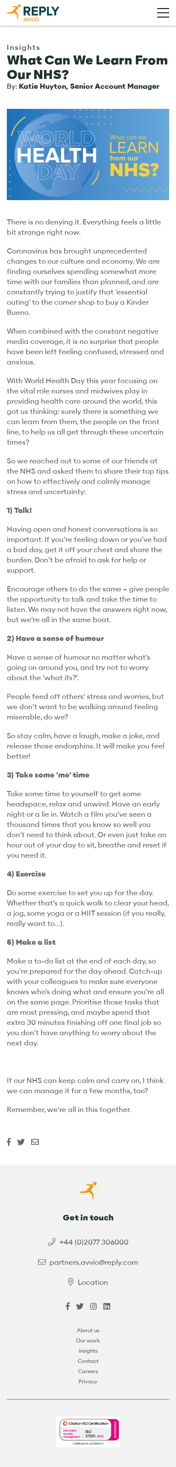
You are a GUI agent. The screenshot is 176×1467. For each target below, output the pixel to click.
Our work (88, 1340)
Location (93, 1282)
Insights (88, 1351)
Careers (88, 1371)
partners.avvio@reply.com (94, 1262)
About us (88, 1330)
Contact (88, 1361)
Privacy (88, 1381)
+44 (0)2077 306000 (94, 1242)
